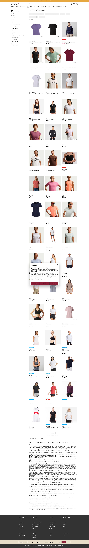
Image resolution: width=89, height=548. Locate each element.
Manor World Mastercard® (36, 524)
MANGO (65, 478)
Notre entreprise (65, 519)
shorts (75, 473)
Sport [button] (36, 438)
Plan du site (32, 545)
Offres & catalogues (35, 519)
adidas (47, 478)
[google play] (52, 542)
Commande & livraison (22, 519)
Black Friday (34, 535)
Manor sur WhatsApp (22, 535)
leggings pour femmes (62, 473)
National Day (34, 537)
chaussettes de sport (32, 475)
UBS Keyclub (34, 528)
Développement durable (66, 533)
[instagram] (33, 542)
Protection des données (40, 545)
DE (59, 542)
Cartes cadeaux (51, 519)
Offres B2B (50, 528)
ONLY (51, 478)
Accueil (30, 438)
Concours (50, 535)
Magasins (64, 524)
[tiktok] (40, 542)
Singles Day (34, 533)
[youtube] (37, 542)
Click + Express (21, 526)
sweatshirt (52, 474)
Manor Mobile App (35, 526)
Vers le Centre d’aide (23, 542)
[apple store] (50, 542)
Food (63, 528)
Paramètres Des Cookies (48, 545)
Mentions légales (27, 545)
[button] (13, 7)
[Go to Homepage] (15, 4)
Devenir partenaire (52, 526)
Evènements (64, 526)
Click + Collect (21, 524)
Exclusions (50, 533)
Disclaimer (54, 545)
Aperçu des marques (60, 545)
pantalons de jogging (69, 473)
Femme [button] (33, 438)
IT (68, 542)
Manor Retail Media (21, 533)
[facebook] (35, 542)
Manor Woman (58, 478)
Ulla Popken (54, 478)
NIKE (49, 478)
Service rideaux (51, 524)
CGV (35, 545)
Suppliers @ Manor (21, 528)
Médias (64, 535)
